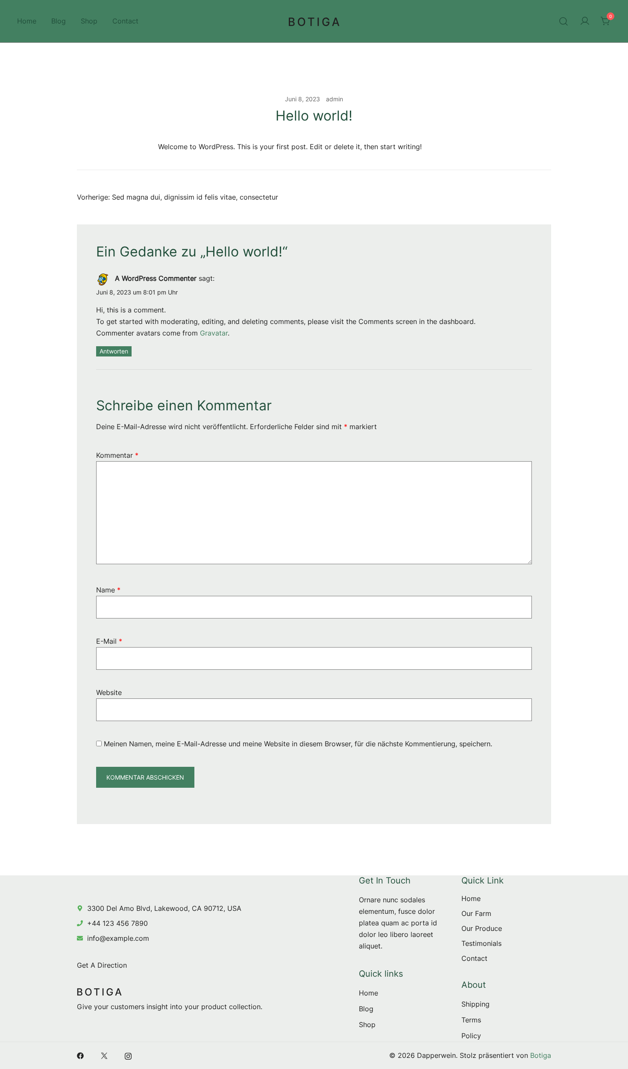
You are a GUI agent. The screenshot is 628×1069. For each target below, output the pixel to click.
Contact (125, 21)
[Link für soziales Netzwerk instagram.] (128, 1055)
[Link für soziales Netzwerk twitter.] (104, 1055)
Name (108, 590)
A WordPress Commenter (156, 278)
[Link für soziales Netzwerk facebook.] (80, 1055)
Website (109, 692)
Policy (471, 1035)
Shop (89, 21)
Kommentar (117, 455)
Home (26, 21)
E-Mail (109, 641)
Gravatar (214, 333)
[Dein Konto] (585, 21)
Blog (58, 21)
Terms (471, 1020)
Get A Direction (102, 965)
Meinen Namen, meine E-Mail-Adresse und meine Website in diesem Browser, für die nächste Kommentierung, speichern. (298, 743)
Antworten (114, 351)
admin (334, 99)
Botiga (540, 1055)
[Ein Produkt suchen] (563, 21)
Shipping (475, 1004)
